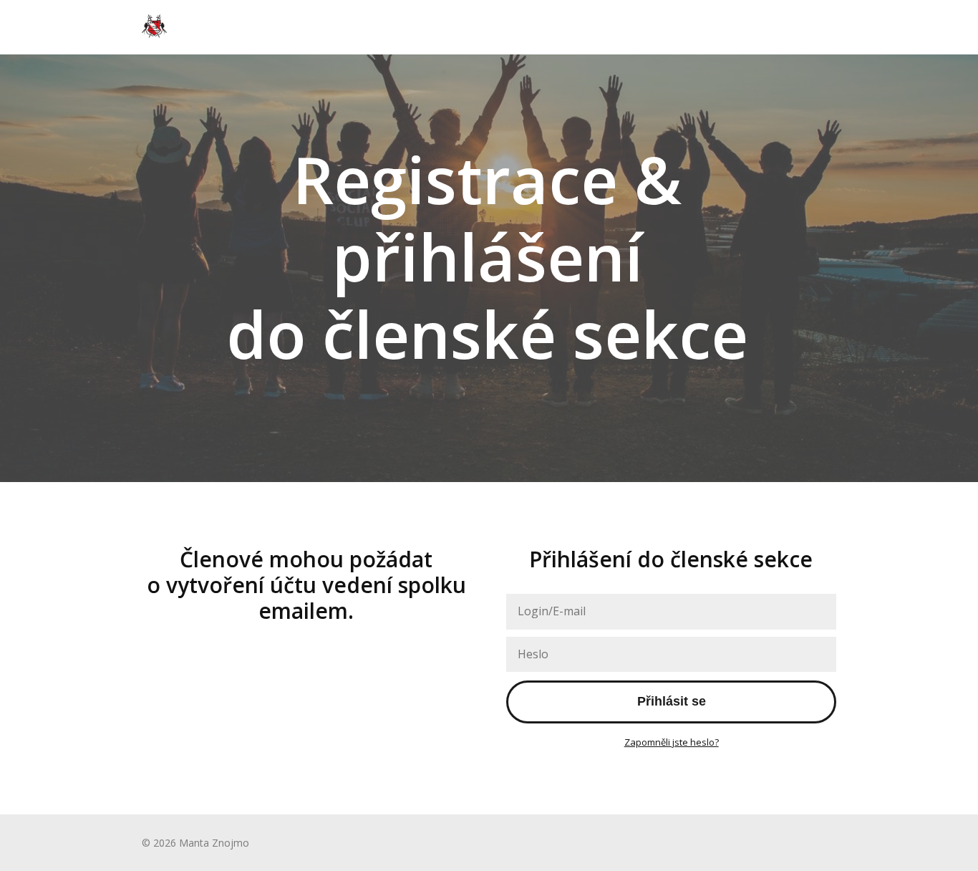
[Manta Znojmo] (154, 27)
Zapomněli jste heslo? (671, 742)
